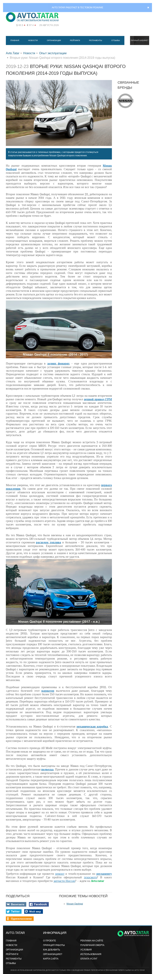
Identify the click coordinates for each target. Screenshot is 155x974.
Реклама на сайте (91, 940)
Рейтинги (75, 40)
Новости (33, 40)
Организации (54, 40)
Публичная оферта (92, 945)
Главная (14, 40)
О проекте (49, 940)
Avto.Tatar (12, 53)
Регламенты (95, 40)
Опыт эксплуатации (53, 53)
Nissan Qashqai (75, 903)
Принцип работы (54, 945)
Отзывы (115, 40)
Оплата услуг (89, 958)
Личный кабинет (139, 40)
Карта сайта (50, 958)
